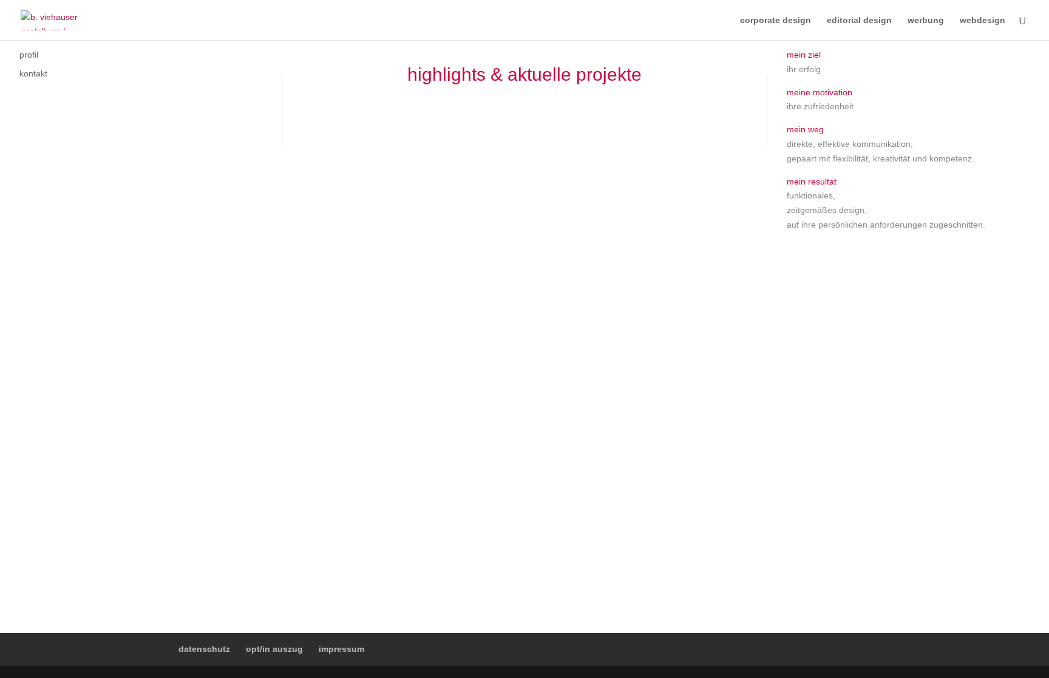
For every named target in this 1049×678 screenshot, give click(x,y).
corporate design (775, 20)
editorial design (859, 20)
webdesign (982, 20)
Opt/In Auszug (274, 649)
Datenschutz (204, 649)
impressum (341, 649)
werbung (926, 20)
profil (28, 54)
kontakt (33, 73)
